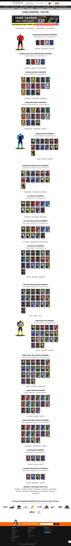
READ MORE (35, 30)
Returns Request (14, 532)
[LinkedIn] (50, 532)
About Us (13, 529)
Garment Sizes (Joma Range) (15, 537)
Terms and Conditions (14, 530)
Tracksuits (55, 8)
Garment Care (13, 538)
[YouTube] (48, 532)
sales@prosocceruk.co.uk (30, 4)
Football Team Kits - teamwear (53, 10)
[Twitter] (46, 532)
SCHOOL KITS (45, 8)
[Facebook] (45, 532)
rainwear (16, 8)
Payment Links (13, 540)
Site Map (13, 539)
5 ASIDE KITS (25, 8)
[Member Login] (56, 3)
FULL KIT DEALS (35, 8)
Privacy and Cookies (14, 531)
